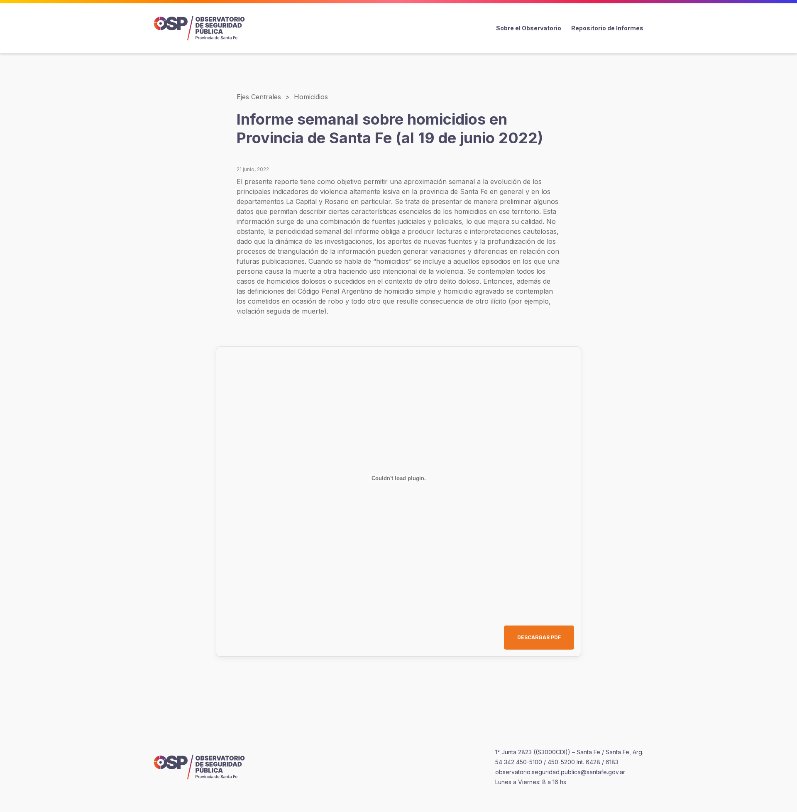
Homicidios (311, 97)
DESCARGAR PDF (539, 637)
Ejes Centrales (259, 97)
